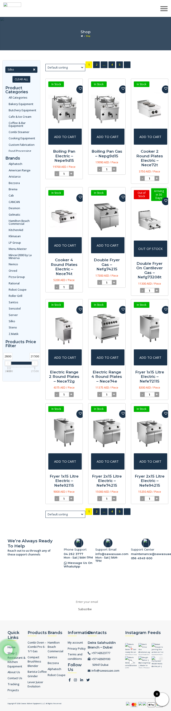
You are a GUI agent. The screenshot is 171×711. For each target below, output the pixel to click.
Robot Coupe (17, 289)
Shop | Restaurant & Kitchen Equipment (16, 659)
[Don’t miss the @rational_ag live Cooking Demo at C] (144, 649)
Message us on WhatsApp (78, 564)
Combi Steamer (19, 132)
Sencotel (15, 308)
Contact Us (15, 678)
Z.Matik (13, 333)
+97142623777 (101, 653)
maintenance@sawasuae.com (147, 554)
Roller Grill (15, 295)
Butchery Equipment (22, 110)
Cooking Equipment (22, 138)
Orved (13, 270)
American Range (20, 170)
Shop (88, 36)
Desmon (14, 208)
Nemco (13, 264)
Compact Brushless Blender (34, 661)
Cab (11, 195)
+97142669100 (101, 659)
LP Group (15, 242)
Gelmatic (14, 214)
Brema (13, 189)
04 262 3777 (73, 554)
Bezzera (14, 183)
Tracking (13, 684)
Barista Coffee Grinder (37, 674)
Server (13, 315)
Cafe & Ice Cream (20, 116)
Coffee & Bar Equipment (17, 124)
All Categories (18, 97)
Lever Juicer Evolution (35, 684)
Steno (13, 327)
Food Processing (20, 151)
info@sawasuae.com (109, 554)
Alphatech (15, 163)
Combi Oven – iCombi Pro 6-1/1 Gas (37, 646)
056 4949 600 (141, 558)
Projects (13, 690)
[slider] (8, 363)
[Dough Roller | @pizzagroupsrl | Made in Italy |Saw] (144, 662)
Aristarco (15, 176)
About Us (14, 672)
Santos (13, 302)
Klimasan (15, 236)
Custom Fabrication (22, 144)
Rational (14, 283)
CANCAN (14, 202)
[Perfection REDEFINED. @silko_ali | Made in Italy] (157, 662)
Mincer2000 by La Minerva (20, 256)
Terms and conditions (75, 656)
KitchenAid (16, 230)
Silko (12, 321)
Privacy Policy (77, 648)
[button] (80, 89)
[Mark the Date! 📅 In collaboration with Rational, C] (131, 662)
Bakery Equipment (21, 104)
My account (75, 642)
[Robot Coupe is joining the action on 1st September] (157, 649)
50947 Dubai (100, 665)
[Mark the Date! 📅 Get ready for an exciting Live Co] (131, 649)
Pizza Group (17, 276)
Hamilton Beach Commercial (19, 222)
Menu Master (18, 248)
